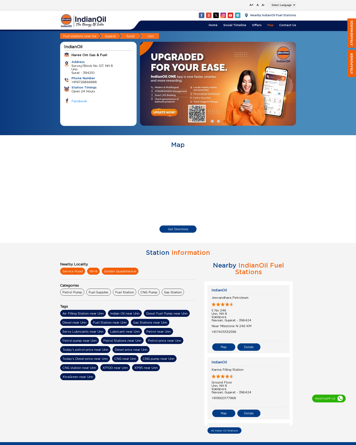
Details (249, 347)
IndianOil (219, 290)
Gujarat (110, 36)
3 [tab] (224, 121)
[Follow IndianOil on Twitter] (216, 15)
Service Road (72, 271)
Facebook (79, 101)
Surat (130, 36)
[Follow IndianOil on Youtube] (230, 15)
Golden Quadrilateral (120, 271)
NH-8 (93, 271)
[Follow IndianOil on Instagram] (223, 15)
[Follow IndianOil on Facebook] (201, 15)
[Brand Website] (237, 15)
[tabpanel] (218, 84)
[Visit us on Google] (209, 15)
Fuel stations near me (79, 36)
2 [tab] (218, 121)
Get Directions (178, 229)
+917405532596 (224, 331)
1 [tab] (212, 121)
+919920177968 (224, 398)
